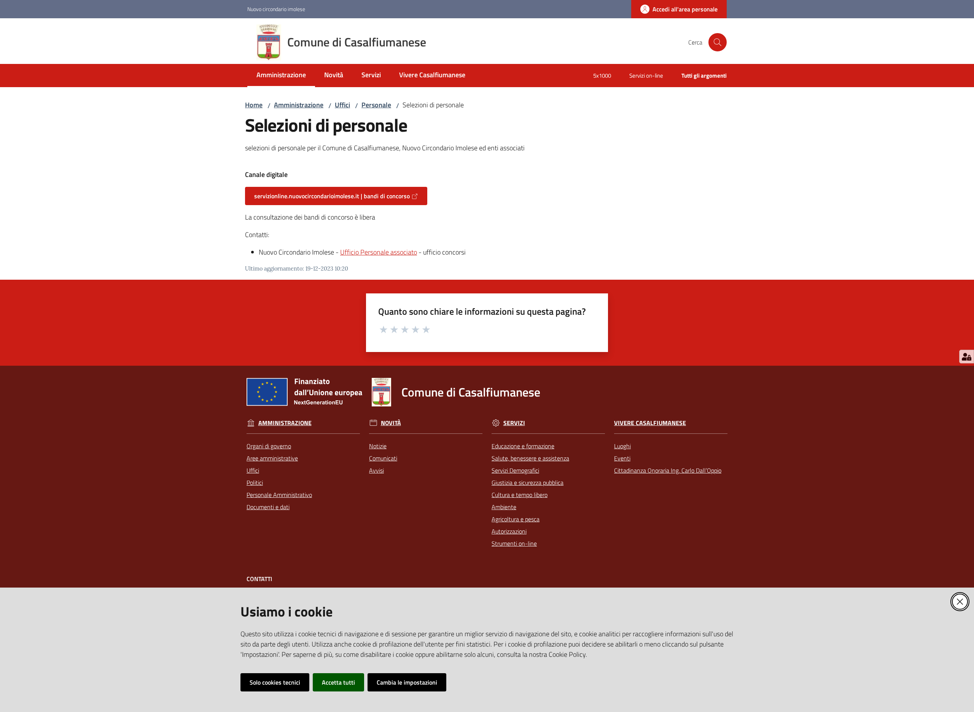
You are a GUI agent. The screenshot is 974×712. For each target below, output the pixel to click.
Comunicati (383, 458)
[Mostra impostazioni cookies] (966, 356)
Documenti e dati (268, 506)
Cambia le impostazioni (407, 682)
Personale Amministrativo (279, 494)
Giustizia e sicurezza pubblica (527, 482)
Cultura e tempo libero (519, 494)
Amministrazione (298, 105)
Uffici (342, 105)
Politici (255, 482)
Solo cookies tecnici (275, 682)
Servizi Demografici (515, 470)
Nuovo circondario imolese (276, 9)
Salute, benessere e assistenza (530, 458)
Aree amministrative (272, 458)
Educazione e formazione (523, 446)
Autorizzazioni (509, 531)
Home (254, 105)
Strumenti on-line (514, 543)
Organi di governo (269, 446)
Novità (391, 423)
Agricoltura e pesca (516, 519)
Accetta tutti (338, 682)
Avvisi (376, 470)
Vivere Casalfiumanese (650, 423)
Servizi (514, 423)
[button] (717, 42)
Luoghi (622, 446)
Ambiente (504, 506)
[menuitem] (281, 75)
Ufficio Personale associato (378, 252)
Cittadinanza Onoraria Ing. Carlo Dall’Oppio (667, 470)
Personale (376, 105)
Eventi (622, 458)
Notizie (378, 446)
